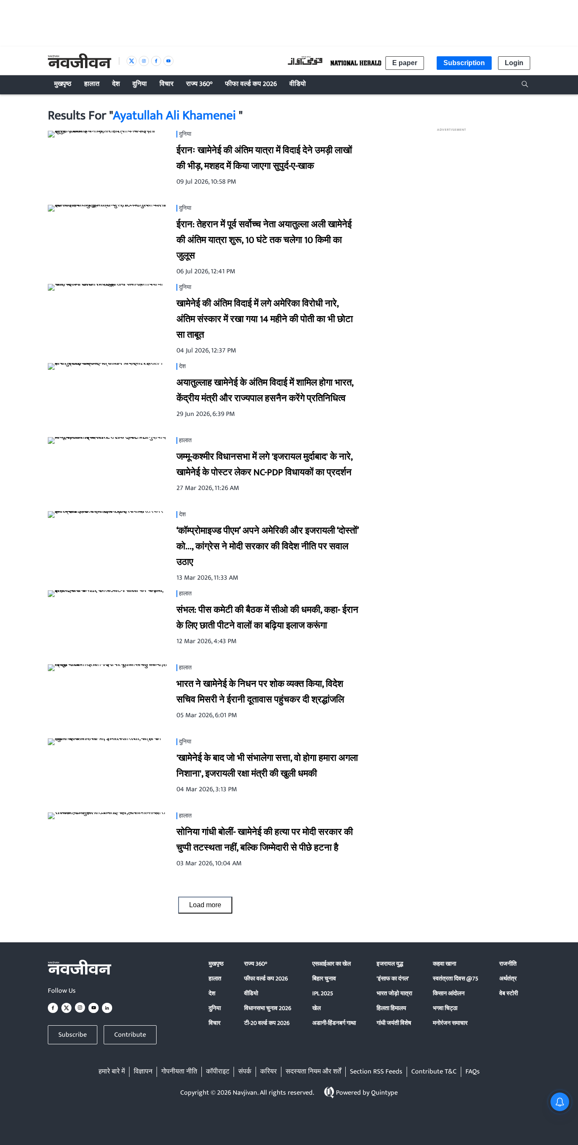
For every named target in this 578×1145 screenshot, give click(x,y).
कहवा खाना (444, 964)
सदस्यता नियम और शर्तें (313, 1072)
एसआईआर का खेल (331, 964)
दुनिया (215, 1008)
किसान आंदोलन (449, 993)
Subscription (464, 62)
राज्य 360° (255, 964)
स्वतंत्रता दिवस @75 (455, 978)
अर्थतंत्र (508, 978)
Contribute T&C (434, 1072)
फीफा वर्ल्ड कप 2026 (266, 978)
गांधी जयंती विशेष (394, 1023)
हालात (215, 978)
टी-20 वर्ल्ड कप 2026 (266, 1023)
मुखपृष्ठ (216, 964)
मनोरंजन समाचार (450, 1023)
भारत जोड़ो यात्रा (394, 993)
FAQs (472, 1072)
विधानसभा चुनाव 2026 (267, 1008)
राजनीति (508, 964)
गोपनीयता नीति (179, 1072)
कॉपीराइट (217, 1072)
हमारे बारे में (112, 1072)
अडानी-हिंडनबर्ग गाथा (334, 1023)
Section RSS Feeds (376, 1072)
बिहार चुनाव (324, 978)
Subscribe (72, 1034)
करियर (268, 1072)
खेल (316, 1008)
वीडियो (251, 993)
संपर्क (244, 1072)
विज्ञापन (143, 1072)
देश (212, 993)
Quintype (384, 1092)
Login (514, 62)
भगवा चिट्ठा (445, 1008)
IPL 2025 (322, 993)
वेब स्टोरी (508, 993)
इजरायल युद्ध (390, 964)
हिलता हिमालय (391, 1008)
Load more (205, 904)
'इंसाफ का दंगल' (393, 978)
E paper (404, 62)
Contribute (130, 1034)
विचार (214, 1023)
